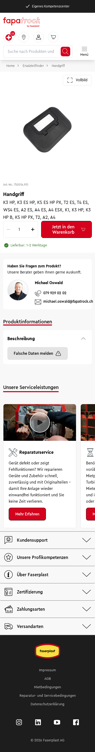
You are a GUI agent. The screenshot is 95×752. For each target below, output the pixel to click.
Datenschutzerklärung (47, 704)
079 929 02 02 (54, 293)
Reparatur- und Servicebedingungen (48, 696)
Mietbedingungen (47, 687)
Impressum (47, 670)
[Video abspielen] (40, 422)
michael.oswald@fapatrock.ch (68, 302)
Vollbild (81, 80)
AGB (47, 679)
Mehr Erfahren (27, 514)
